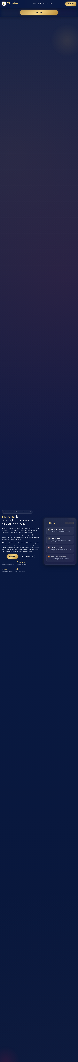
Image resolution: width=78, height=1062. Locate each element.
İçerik (39, 3)
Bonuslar (45, 3)
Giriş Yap (71, 3)
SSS (51, 3)
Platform (33, 3)
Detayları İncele (27, 556)
